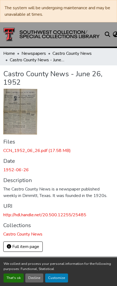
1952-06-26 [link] (16, 170)
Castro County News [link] (72, 53)
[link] (58, 150)
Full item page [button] (25, 247)
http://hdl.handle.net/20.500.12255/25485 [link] (44, 215)
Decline (34, 277)
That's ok (14, 277)
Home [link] (9, 53)
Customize (56, 277)
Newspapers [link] (33, 53)
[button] (51, 34)
